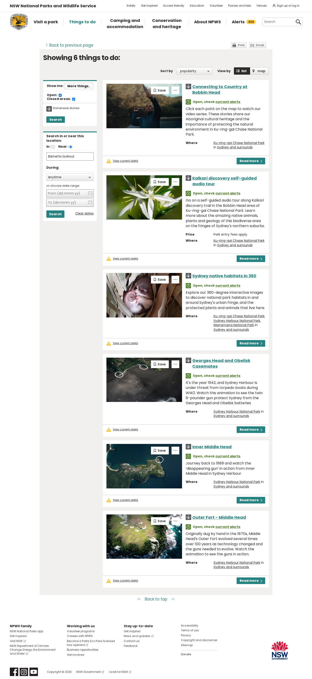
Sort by (166, 71)
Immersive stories (66, 108)
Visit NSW (16, 641)
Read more (249, 161)
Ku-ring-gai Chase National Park (239, 143)
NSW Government (88, 672)
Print (241, 45)
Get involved (75, 655)
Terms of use (190, 630)
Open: (52, 95)
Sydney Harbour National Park (237, 320)
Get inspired (149, 6)
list (244, 71)
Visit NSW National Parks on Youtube (33, 672)
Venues (261, 6)
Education (197, 6)
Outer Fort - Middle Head (219, 517)
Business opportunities (82, 650)
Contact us (132, 641)
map (261, 71)
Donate (186, 654)
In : (48, 146)
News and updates (137, 636)
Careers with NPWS (80, 636)
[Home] (19, 22)
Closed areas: (59, 99)
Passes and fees (239, 6)
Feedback (130, 646)
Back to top (156, 599)
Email (260, 45)
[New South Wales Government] (279, 650)
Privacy (186, 635)
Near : (63, 146)
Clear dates (84, 213)
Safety (131, 6)
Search (55, 119)
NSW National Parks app (26, 631)
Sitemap (187, 645)
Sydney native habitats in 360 (224, 276)
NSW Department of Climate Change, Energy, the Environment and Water (33, 649)
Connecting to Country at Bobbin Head (219, 89)
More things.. (78, 86)
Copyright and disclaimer (199, 640)
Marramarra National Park (234, 325)
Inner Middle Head (212, 447)
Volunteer (216, 6)
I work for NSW (118, 672)
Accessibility (189, 625)
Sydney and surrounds (235, 147)
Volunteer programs (81, 631)
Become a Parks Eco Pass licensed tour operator (91, 643)
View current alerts (125, 161)
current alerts (227, 102)
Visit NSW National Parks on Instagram (24, 672)
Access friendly (173, 6)
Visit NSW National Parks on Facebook (14, 672)
